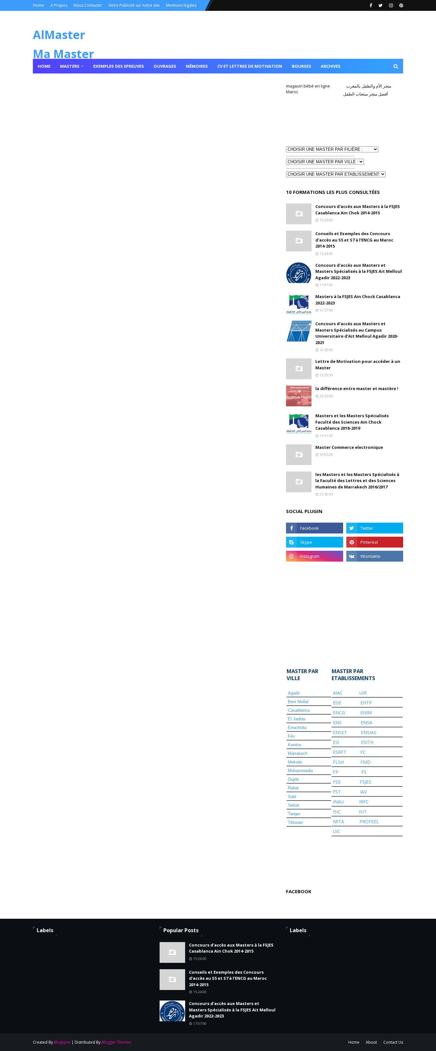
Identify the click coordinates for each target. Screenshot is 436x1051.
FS (363, 772)
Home (38, 5)
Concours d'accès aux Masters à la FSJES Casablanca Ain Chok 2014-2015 (357, 209)
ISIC (337, 812)
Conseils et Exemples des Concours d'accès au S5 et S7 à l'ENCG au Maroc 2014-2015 (354, 240)
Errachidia (297, 727)
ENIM (366, 713)
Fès (291, 736)
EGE (337, 703)
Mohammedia (300, 770)
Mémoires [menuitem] (197, 66)
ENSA (366, 722)
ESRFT (339, 752)
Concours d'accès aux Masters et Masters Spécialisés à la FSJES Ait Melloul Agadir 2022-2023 (358, 271)
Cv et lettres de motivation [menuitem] (249, 66)
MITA (338, 821)
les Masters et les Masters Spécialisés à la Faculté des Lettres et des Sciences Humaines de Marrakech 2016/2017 (357, 481)
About (371, 1042)
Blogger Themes (116, 1042)
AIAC (338, 693)
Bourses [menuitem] (301, 66)
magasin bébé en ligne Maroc (308, 89)
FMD (365, 762)
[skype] (314, 542)
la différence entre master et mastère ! (356, 388)
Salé (292, 796)
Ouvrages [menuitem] (165, 66)
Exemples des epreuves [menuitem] (118, 66)
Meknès (295, 762)
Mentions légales (181, 5)
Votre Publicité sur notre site (134, 5)
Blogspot (62, 1042)
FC (363, 752)
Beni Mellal (298, 701)
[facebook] (371, 5)
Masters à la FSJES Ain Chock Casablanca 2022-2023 (357, 300)
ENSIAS (368, 732)
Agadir (294, 693)
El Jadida (296, 719)
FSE (337, 782)
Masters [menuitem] (69, 66)
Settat (293, 805)
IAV (363, 792)
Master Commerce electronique (349, 447)
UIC (336, 831)
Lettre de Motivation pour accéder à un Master (357, 364)
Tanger (294, 813)
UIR (363, 693)
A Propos (58, 5)
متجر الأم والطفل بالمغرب (368, 86)
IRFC (364, 802)
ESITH (367, 742)
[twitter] (380, 5)
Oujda (293, 779)
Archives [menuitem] (331, 66)
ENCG (339, 713)
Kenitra (294, 744)
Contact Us (393, 1042)
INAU (338, 802)
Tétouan (295, 822)
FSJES (365, 782)
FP (335, 772)
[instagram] (391, 5)
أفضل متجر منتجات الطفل (365, 94)
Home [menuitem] (44, 66)
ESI (336, 742)
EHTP (366, 703)
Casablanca (299, 710)
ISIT (363, 812)
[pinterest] (400, 5)
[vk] (374, 556)
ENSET (340, 732)
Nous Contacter (88, 5)
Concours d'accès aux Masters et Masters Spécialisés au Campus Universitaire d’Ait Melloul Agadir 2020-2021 (356, 333)
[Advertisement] (318, 120)
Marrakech (297, 753)
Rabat (293, 788)
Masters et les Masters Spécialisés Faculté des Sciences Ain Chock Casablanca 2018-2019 (352, 422)
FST (337, 792)
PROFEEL (369, 821)
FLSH (338, 762)
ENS (337, 722)
